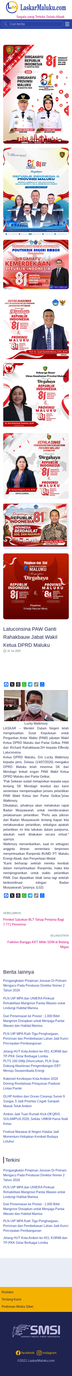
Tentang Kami (11, 1299)
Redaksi (7, 1292)
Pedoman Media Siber (17, 1306)
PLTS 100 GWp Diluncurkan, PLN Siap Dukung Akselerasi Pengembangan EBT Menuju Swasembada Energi (32, 1065)
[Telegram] (30, 684)
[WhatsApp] (24, 684)
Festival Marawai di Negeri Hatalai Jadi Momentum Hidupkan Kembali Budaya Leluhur (31, 1136)
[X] (12, 684)
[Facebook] (6, 684)
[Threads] (18, 684)
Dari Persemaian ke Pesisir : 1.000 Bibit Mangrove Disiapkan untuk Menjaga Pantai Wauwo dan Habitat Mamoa (33, 1020)
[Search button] (6, 24)
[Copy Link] (36, 684)
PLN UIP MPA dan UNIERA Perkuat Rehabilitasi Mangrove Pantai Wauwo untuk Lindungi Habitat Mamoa (34, 1003)
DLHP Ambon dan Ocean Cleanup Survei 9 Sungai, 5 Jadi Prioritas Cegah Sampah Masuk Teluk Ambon (34, 1101)
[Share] (42, 684)
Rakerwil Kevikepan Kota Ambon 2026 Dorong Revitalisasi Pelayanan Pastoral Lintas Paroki (31, 1083)
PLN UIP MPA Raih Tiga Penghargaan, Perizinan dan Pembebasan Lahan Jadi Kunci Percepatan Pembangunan (35, 1038)
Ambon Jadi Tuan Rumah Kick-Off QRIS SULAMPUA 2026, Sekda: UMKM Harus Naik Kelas (35, 1118)
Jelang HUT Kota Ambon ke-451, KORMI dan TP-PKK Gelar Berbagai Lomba (35, 1054)
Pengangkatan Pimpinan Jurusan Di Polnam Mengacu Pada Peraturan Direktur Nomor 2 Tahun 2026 (34, 985)
